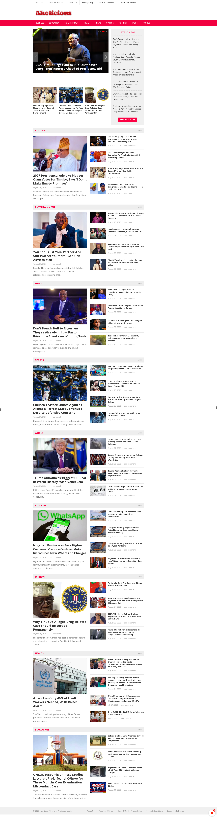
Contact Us (72, 2)
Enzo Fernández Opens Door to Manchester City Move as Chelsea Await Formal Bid (124, 383)
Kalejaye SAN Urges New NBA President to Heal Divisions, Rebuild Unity (124, 292)
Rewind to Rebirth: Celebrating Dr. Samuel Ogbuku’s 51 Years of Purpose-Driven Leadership (124, 632)
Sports (135, 23)
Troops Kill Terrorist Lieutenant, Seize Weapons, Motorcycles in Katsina (123, 338)
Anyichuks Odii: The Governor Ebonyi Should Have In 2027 (125, 584)
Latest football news (128, 2)
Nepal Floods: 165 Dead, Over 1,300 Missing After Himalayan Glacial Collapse (124, 441)
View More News (127, 119)
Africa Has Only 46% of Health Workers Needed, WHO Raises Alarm (55, 702)
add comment (55, 187)
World (147, 23)
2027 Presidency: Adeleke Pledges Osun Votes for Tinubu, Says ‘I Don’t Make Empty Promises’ (60, 179)
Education (54, 23)
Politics (123, 23)
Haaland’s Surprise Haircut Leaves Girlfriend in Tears (124, 414)
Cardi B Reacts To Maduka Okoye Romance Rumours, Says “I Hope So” (125, 230)
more (140, 130)
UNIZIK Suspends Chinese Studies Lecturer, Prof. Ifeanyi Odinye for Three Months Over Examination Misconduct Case (58, 780)
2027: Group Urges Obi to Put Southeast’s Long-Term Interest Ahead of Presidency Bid (127, 72)
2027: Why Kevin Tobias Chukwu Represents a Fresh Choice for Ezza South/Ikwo (124, 616)
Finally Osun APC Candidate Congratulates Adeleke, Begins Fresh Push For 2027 (125, 186)
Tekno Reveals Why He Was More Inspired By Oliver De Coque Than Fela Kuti (126, 246)
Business (40, 23)
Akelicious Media (65, 811)
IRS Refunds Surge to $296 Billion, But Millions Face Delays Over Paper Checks (125, 489)
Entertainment (71, 23)
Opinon (40, 576)
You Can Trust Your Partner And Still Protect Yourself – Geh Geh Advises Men (57, 256)
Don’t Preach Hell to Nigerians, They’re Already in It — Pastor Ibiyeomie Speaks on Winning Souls (59, 332)
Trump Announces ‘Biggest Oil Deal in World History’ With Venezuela (59, 480)
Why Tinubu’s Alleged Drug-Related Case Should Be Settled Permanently (95, 109)
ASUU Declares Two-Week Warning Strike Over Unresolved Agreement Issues (124, 754)
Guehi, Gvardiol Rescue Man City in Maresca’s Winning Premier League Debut (124, 399)
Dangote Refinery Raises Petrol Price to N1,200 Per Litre (125, 544)
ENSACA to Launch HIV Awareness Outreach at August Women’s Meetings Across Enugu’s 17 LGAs (124, 698)
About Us (39, 2)
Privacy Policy (87, 2)
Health (87, 23)
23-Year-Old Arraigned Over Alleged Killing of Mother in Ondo (125, 321)
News (98, 23)
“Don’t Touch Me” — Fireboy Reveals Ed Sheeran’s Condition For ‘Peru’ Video (125, 262)
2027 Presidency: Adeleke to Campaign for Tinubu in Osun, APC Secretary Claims (70, 75)
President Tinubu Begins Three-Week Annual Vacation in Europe (125, 306)
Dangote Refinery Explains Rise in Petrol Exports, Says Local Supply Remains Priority (124, 530)
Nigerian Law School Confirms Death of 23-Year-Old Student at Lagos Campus (125, 770)
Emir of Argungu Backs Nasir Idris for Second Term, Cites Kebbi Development (44, 109)
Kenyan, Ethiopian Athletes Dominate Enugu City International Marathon (125, 367)
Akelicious (44, 811)
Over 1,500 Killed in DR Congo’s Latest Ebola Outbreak (126, 713)
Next (105, 57)
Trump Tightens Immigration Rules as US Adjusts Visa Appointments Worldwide (125, 457)
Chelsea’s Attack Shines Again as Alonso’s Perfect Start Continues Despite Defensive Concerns (71, 109)
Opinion (110, 23)
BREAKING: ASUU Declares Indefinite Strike (125, 784)
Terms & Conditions (106, 2)
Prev (35, 57)
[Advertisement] (138, 12)
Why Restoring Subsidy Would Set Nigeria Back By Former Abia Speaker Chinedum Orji (125, 600)
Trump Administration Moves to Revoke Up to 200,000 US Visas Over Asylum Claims (125, 473)
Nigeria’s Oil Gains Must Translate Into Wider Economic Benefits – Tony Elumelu (125, 561)
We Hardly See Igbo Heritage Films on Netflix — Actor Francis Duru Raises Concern (126, 215)
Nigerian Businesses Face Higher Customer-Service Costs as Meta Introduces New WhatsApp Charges (59, 549)
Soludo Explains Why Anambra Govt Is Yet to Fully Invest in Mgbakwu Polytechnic (126, 738)
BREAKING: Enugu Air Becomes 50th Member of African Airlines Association (124, 514)
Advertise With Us (55, 2)
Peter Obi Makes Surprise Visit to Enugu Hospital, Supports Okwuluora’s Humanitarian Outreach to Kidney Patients (125, 663)
